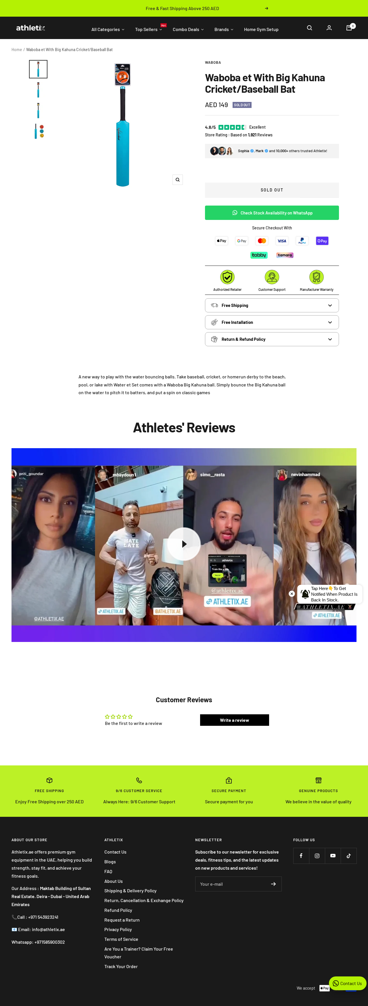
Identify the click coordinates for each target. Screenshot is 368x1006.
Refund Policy (118, 910)
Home (17, 49)
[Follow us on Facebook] (301, 856)
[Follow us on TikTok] (348, 856)
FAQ (108, 871)
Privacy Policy (118, 929)
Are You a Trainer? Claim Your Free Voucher (138, 952)
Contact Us (115, 851)
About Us (113, 881)
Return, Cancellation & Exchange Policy (144, 900)
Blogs (110, 861)
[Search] (309, 27)
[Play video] (184, 544)
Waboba (213, 62)
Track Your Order (121, 966)
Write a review (234, 720)
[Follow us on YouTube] (333, 856)
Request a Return (122, 919)
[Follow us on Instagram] (317, 856)
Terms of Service (121, 939)
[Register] (273, 884)
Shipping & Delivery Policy (130, 890)
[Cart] (349, 27)
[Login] (329, 27)
